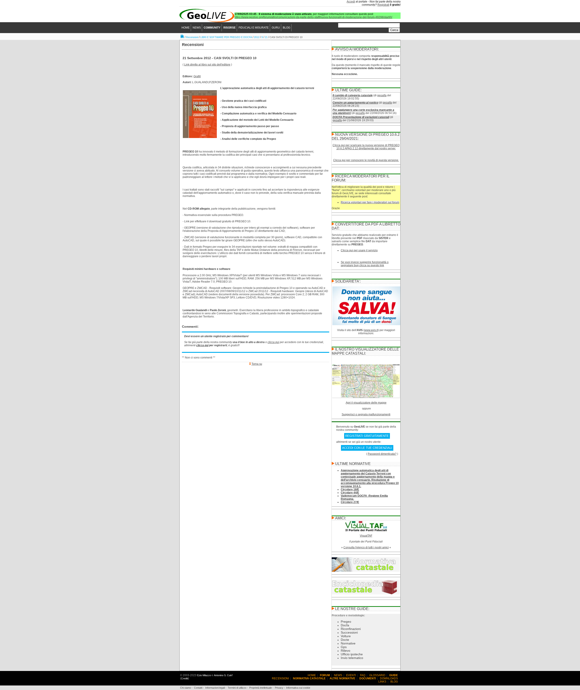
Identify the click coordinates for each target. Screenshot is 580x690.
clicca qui (273, 342)
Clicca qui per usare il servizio (359, 250)
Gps (344, 647)
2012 (256, 37)
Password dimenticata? (382, 453)
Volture (346, 636)
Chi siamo (185, 687)
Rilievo (345, 650)
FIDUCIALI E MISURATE (254, 27)
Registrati (383, 4)
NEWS (197, 27)
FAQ (362, 675)
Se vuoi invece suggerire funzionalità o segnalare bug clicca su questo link (365, 264)
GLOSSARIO (377, 675)
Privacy (279, 687)
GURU (276, 27)
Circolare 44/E (350, 492)
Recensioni (192, 37)
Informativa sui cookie (298, 687)
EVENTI (351, 675)
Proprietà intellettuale (260, 687)
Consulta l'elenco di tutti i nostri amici (366, 547)
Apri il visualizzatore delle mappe (366, 402)
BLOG (286, 27)
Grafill (197, 76)
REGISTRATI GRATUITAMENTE (367, 436)
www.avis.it (371, 330)
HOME (185, 27)
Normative (348, 643)
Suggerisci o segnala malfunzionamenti (366, 414)
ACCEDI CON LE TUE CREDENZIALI (367, 448)
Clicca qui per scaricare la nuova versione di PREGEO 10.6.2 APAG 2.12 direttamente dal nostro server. (366, 147)
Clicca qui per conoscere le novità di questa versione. (366, 160)
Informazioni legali (215, 687)
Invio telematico (352, 658)
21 (266, 37)
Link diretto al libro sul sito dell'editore (207, 64)
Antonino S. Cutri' (223, 675)
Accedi (351, 1)
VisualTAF (366, 535)
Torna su (256, 364)
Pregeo (346, 621)
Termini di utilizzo (237, 687)
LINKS (382, 681)
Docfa (345, 625)
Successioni (349, 632)
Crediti (184, 678)
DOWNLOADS (389, 678)
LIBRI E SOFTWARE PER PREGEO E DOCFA (226, 37)
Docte (345, 640)
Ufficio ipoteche (352, 654)
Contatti (198, 687)
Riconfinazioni (351, 629)
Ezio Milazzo (204, 675)
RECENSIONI (280, 678)
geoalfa (382, 95)
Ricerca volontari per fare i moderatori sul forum (370, 202)
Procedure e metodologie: (348, 615)
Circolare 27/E (350, 502)
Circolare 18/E (350, 489)
